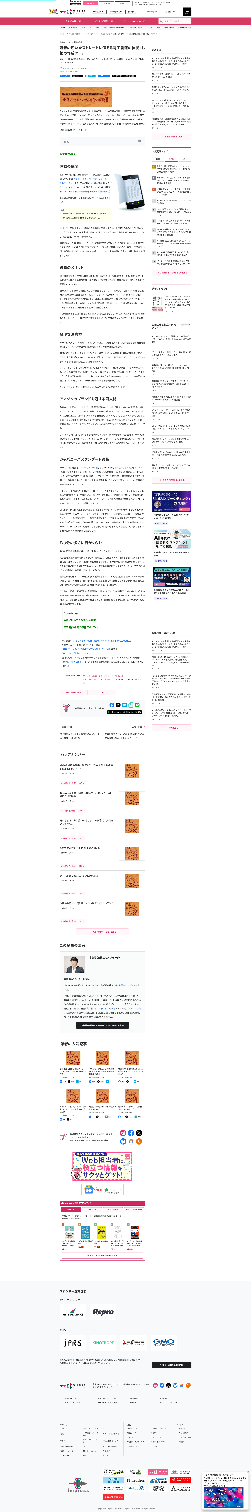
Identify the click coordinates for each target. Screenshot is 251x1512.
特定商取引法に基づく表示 (107, 1402)
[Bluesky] (175, 1385)
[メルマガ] (123, 1133)
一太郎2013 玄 (91, 467)
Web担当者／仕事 (185, 27)
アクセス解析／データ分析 (114, 27)
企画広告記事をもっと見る (174, 480)
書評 (154, 1433)
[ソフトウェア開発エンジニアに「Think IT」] (136, 1473)
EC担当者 (107, 3)
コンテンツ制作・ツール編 (98, 649)
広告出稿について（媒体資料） (108, 1398)
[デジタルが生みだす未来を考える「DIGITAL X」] (136, 1489)
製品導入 (123, 3)
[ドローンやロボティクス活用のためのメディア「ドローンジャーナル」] (158, 1489)
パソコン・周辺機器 (134, 1209)
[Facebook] (131, 1133)
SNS (97, 27)
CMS (150, 27)
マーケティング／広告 (77, 27)
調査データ (132, 1433)
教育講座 (152, 4)
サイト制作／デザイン (136, 27)
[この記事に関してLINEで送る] (137, 705)
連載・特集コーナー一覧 (79, 34)
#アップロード (107, 675)
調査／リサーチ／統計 (165, 27)
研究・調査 (166, 2)
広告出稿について (171, 12)
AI (91, 27)
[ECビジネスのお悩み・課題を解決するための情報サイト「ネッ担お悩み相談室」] (113, 1498)
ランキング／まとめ (135, 1446)
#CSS (85, 675)
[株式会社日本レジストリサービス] (73, 1343)
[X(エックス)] (139, 1133)
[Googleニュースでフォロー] (181, 1385)
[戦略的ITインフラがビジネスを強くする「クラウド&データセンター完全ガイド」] (113, 1473)
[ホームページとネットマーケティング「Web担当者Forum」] (158, 1473)
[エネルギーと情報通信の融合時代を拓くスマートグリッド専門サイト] (158, 1481)
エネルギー (138, 4)
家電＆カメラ (113, 1209)
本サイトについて (73, 1398)
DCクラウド (158, 2)
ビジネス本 (92, 1209)
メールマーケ (65, 1455)
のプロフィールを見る (102, 1025)
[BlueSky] (123, 1141)
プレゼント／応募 (185, 1437)
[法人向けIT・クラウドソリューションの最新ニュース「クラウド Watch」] (113, 1481)
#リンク (100, 679)
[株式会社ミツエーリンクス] (73, 1312)
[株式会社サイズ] (133, 1343)
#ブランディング (89, 679)
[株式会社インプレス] (78, 1485)
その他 (106, 1455)
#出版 (107, 679)
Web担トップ (64, 34)
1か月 (185, 159)
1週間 (171, 159)
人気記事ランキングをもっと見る (173, 272)
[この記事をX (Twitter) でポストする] (118, 705)
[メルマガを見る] (155, 1385)
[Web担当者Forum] (72, 1386)
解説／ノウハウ (133, 1428)
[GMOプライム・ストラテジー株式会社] (164, 1343)
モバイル (107, 1451)
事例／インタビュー (159, 1428)
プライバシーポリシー (74, 1402)
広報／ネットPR (67, 1451)
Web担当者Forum (72, 12)
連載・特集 (131, 12)
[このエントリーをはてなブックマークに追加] (124, 705)
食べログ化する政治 (72, 661)
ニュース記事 (183, 1433)
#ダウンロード (120, 675)
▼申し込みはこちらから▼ (215, 1486)
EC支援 (158, 4)
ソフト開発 (143, 2)
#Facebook (94, 675)
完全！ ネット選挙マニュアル (76, 653)
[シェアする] (111, 705)
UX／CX (86, 1446)
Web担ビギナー (99, 12)
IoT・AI (150, 2)
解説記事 (182, 1428)
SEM (84, 1455)
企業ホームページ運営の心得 (100, 34)
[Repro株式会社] (103, 1312)
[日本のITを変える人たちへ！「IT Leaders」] (136, 1481)
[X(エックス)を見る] (168, 1385)
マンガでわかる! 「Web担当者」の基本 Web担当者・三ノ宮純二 (101, 640)
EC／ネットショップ (89, 1451)
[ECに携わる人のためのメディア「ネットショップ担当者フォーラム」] (180, 1481)
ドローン (145, 4)
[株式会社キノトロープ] (103, 1343)
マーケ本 (71, 1209)
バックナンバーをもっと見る (104, 931)
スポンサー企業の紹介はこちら (172, 1365)
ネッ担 (87, 1140)
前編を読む (104, 191)
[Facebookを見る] (162, 1385)
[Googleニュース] (131, 1141)
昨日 (158, 159)
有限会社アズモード (128, 985)
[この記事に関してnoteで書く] (130, 705)
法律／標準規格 (67, 1446)
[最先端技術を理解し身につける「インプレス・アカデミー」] (180, 1489)
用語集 (181, 1442)
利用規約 (164, 1398)
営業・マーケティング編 (73, 649)
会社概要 (133, 1402)
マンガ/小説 (157, 1437)
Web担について (154, 12)
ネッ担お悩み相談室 (99, 1140)
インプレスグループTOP (170, 1402)
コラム (130, 1437)
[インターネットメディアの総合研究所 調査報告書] (180, 1473)
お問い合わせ (135, 1398)
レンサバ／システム (111, 1446)
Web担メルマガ (116, 12)
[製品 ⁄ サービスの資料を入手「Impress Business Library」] (113, 1489)
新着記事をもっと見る (174, 136)
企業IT (137, 2)
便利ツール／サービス (136, 1442)
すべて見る (173, 727)
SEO (63, 27)
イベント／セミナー (159, 1442)
